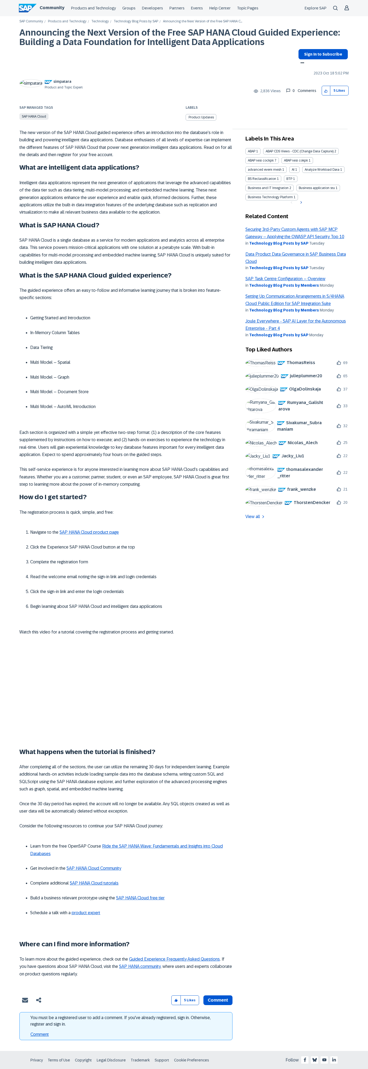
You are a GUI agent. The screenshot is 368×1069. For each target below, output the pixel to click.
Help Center (220, 8)
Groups (129, 8)
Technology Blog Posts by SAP (136, 21)
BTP (289, 179)
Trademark (140, 1060)
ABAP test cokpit (296, 160)
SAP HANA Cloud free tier (140, 898)
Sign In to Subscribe (323, 54)
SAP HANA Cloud (34, 116)
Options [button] (301, 63)
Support (162, 1060)
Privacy (36, 1060)
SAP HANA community (140, 966)
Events (197, 8)
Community (52, 7)
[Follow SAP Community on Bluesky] (315, 1060)
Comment (39, 1034)
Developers (152, 8)
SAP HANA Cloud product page (89, 532)
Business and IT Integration (268, 188)
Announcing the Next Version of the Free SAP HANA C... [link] (202, 21)
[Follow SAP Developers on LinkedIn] (334, 1060)
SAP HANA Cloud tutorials (94, 883)
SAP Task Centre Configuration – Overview (285, 278)
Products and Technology (93, 8)
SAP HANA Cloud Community (94, 868)
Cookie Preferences (191, 1060)
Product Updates (201, 117)
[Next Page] (300, 202)
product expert (86, 912)
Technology (100, 21)
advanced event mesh (265, 170)
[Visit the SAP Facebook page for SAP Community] (305, 1060)
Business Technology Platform (270, 197)
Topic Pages (247, 8)
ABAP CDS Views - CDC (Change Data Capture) (300, 151)
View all (252, 516)
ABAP (251, 151)
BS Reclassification (262, 179)
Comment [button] (218, 1000)
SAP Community (31, 21)
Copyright (83, 1060)
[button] (326, 90)
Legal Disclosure (111, 1060)
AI (293, 170)
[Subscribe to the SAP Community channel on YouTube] (324, 1060)
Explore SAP (316, 8)
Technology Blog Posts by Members (284, 285)
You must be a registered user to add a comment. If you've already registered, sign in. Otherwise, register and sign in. (120, 1020)
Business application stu (317, 188)
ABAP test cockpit (261, 160)
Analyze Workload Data (322, 170)
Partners (177, 8)
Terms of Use (59, 1060)
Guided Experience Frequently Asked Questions (174, 959)
